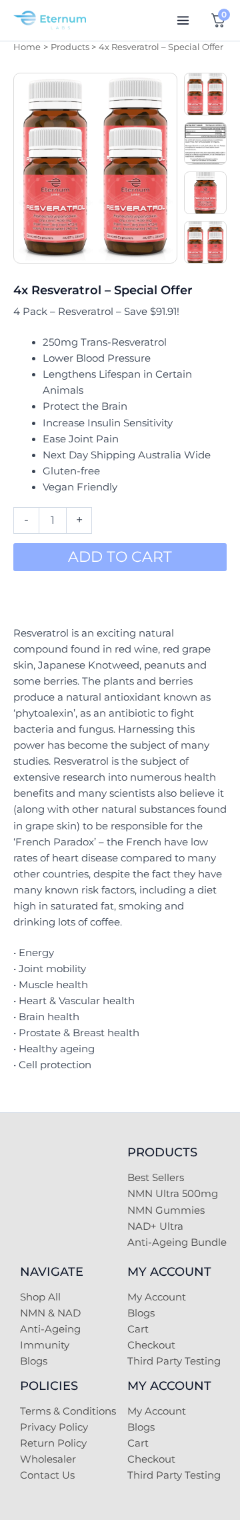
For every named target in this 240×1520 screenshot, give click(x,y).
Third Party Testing (174, 1361)
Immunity (44, 1345)
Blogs (33, 1361)
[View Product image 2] (205, 143)
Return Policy (53, 1443)
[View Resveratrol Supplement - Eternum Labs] (205, 193)
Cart (138, 1329)
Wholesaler (48, 1459)
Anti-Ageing (50, 1329)
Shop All (40, 1297)
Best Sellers (155, 1178)
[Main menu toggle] (183, 20)
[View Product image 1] (205, 94)
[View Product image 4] (205, 242)
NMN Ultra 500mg (172, 1194)
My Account (156, 1297)
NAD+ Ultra (155, 1226)
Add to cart (120, 557)
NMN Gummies (166, 1210)
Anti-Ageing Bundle (177, 1242)
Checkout (151, 1345)
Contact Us (47, 1475)
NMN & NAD (50, 1313)
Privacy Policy (54, 1427)
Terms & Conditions (68, 1411)
